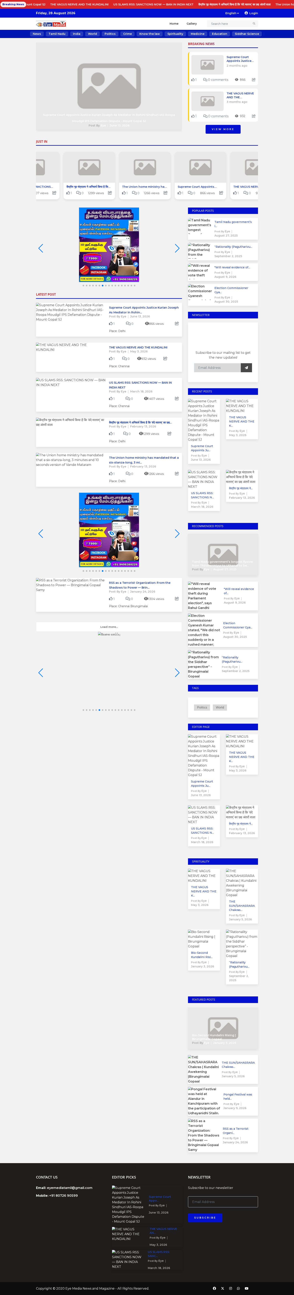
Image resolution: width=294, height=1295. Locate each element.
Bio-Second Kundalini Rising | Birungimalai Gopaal (214, 1037)
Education (219, 34)
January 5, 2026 (240, 919)
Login (253, 13)
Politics (110, 34)
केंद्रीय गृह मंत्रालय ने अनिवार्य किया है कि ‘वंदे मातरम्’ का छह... (140, 422)
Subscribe (205, 1217)
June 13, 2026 (119, 125)
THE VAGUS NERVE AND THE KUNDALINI (33, 4)
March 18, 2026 (141, 391)
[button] (177, 248)
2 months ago (237, 65)
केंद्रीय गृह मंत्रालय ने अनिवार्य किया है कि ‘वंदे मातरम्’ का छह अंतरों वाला (188, 4)
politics (202, 707)
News (37, 34)
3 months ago (237, 102)
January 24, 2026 (142, 591)
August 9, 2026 (225, 277)
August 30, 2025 (226, 301)
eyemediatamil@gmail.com (69, 1188)
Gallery (192, 23)
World (92, 34)
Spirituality (175, 34)
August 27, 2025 (226, 235)
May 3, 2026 (139, 351)
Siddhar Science (247, 34)
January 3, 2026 (202, 966)
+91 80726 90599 (63, 1196)
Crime (127, 34)
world (220, 707)
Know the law (149, 34)
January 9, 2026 (234, 1108)
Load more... (109, 626)
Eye (103, 125)
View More (223, 129)
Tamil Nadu (57, 34)
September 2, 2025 (228, 256)
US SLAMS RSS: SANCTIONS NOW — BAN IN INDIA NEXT (107, 4)
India (76, 34)
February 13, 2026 (143, 426)
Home (174, 23)
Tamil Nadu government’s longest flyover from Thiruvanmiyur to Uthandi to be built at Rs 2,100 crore (222, 565)
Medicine (197, 34)
